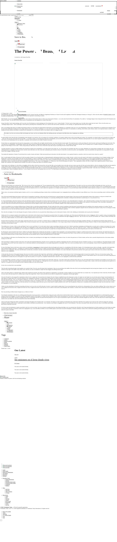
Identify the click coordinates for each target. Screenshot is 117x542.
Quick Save (11, 180)
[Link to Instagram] (21, 114)
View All (16, 354)
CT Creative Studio (7, 515)
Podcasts (4, 476)
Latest (102, 12)
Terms (4, 512)
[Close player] (1, 520)
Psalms (5, 342)
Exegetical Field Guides (10, 483)
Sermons (7, 480)
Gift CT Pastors (8, 491)
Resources (5, 474)
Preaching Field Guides (10, 482)
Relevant (6, 343)
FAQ (6, 497)
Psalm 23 (93, 215)
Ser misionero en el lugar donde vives (31, 359)
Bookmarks (7, 502)
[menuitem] (61, 180)
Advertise (5, 514)
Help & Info (5, 495)
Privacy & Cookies (7, 511)
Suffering (6, 344)
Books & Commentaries (8, 472)
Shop (4, 488)
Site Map (7, 498)
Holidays (7, 485)
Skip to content (3, 0)
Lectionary (7, 484)
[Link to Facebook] (21, 111)
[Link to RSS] (20, 118)
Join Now (7, 489)
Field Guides (5, 471)
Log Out (19, 17)
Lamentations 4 (36, 247)
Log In (18, 13)
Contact (7, 500)
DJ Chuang (16, 363)
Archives (19, 0)
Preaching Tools (6, 478)
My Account (8, 501)
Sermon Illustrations (9, 479)
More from (10, 312)
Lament (5, 340)
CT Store (19, 20)
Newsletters (5, 473)
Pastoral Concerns (8, 341)
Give (4, 516)
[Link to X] (57, 108)
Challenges (6, 338)
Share (6, 321)
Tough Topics (7, 346)
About (6, 496)
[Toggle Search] (116, 8)
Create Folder (11, 182)
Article (15, 357)
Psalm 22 (72, 216)
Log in (92, 6)
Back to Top (2, 376)
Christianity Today (21, 23)
